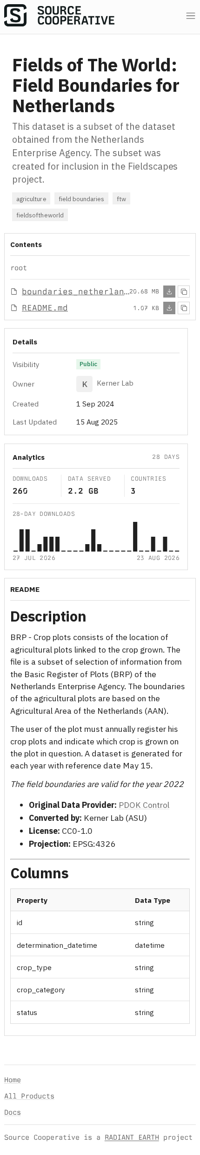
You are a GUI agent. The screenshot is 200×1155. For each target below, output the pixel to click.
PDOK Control (144, 805)
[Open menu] (190, 16)
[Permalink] (98, 617)
